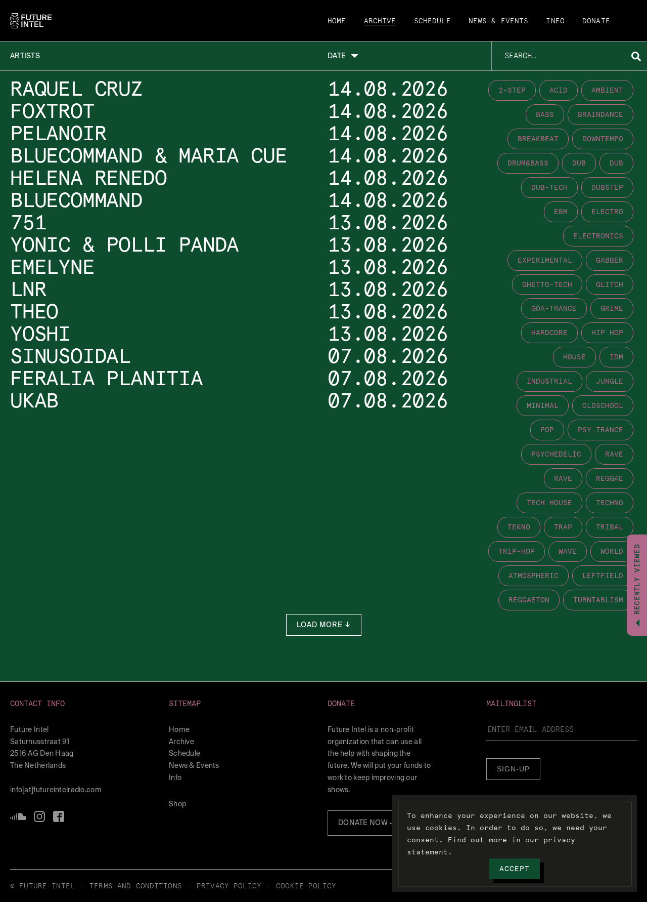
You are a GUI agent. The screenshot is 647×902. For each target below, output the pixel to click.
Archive (380, 21)
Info (555, 21)
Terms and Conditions (135, 886)
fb (58, 816)
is (39, 816)
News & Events (499, 21)
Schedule (432, 21)
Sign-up (513, 769)
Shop (177, 803)
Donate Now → (366, 822)
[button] (85, 704)
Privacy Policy (229, 886)
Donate (596, 21)
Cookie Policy (306, 886)
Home (337, 21)
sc (18, 816)
